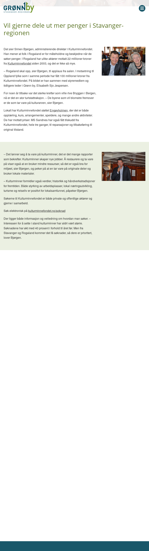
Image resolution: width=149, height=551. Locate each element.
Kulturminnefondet (19, 63)
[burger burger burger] (142, 8)
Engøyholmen (59, 110)
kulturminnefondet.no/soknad (46, 211)
